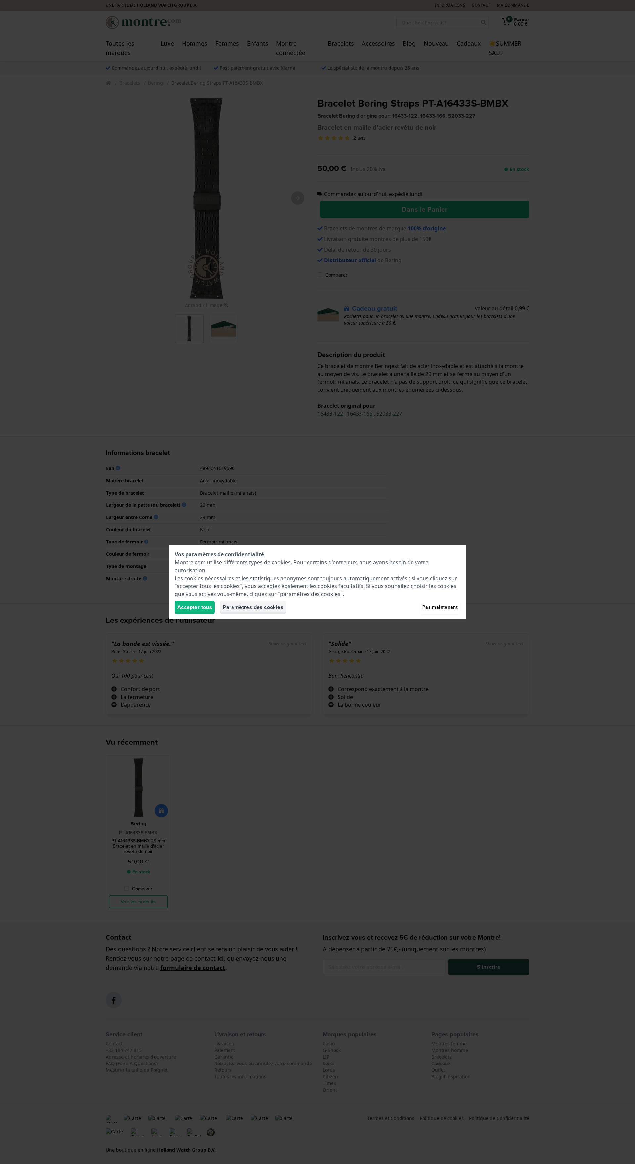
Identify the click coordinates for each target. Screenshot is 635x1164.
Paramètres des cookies (253, 607)
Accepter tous (194, 607)
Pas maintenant (440, 607)
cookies (281, 562)
